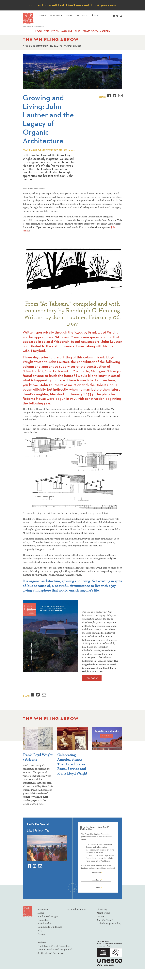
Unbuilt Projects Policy (109, 923)
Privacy (41, 934)
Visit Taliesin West (77, 909)
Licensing (102, 909)
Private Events (90, 31)
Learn (38, 31)
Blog (40, 930)
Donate (70, 16)
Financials (43, 909)
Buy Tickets (82, 16)
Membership (103, 912)
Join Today (92, 678)
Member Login (56, 16)
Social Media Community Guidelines (50, 925)
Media (41, 912)
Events (55, 31)
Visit (46, 31)
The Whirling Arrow (51, 39)
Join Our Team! (105, 920)
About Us (105, 31)
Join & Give (66, 31)
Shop (77, 31)
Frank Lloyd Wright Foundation (48, 918)
